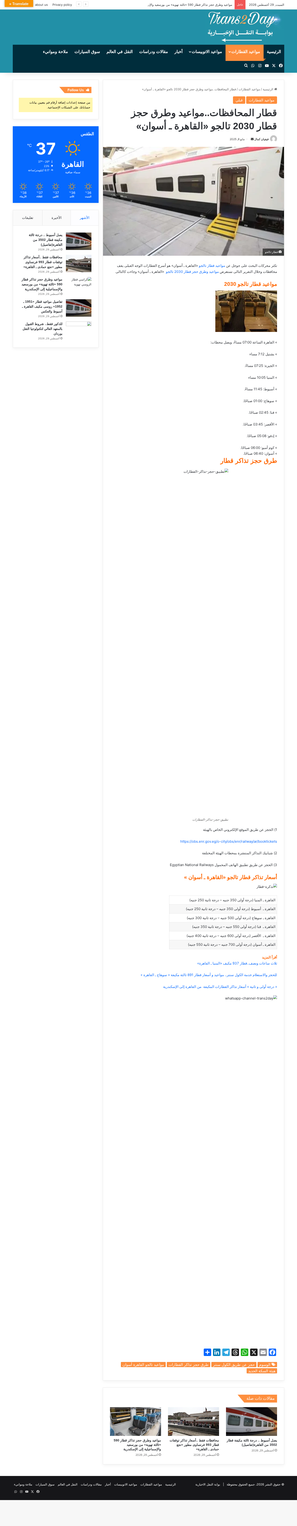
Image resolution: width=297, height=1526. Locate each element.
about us (41, 4)
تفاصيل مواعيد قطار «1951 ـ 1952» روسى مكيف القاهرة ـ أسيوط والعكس (42, 306)
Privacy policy (62, 4)
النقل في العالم (120, 51)
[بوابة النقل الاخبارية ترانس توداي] (244, 27)
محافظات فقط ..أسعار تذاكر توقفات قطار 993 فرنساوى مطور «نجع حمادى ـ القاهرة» (194, 1444)
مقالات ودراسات (153, 51)
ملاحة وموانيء (55, 51)
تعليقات (27, 217)
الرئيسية (274, 51)
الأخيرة (56, 217)
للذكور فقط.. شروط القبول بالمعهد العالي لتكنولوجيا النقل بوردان (42, 328)
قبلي (239, 100)
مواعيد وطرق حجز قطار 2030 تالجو (192, 271)
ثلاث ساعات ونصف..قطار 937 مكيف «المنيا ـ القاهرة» (237, 963)
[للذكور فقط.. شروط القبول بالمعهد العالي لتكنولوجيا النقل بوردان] (78, 330)
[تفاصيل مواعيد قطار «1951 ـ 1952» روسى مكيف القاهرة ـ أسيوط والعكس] (78, 308)
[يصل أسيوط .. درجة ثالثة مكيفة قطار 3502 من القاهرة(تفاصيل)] (251, 1421)
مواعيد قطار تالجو (212, 265)
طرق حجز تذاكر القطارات (188, 1364)
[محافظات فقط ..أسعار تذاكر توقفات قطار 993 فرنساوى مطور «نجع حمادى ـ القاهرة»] (193, 1421)
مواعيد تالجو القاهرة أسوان (143, 1364)
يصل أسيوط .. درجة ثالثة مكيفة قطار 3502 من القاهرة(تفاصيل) (45, 239)
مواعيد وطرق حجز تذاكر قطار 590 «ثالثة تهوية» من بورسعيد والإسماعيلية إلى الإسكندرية (175, 4)
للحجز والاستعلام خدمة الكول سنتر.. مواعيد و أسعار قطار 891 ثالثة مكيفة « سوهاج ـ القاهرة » (208, 975)
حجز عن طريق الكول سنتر (234, 1364)
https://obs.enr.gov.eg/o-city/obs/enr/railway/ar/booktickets (228, 841)
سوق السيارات (87, 51)
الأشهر (84, 217)
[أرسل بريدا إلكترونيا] (252, 139)
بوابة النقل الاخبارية (207, 1484)
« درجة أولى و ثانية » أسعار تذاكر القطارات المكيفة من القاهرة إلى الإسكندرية (220, 986)
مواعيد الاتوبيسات (207, 51)
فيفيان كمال (261, 139)
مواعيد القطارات (245, 51)
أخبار (178, 51)
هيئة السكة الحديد (261, 1370)
